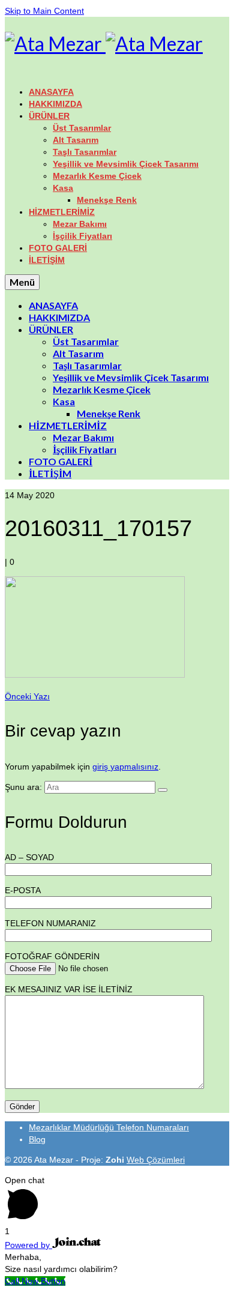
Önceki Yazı (27, 696)
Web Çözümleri (156, 1160)
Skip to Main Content (44, 11)
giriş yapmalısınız (125, 766)
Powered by (28, 1245)
